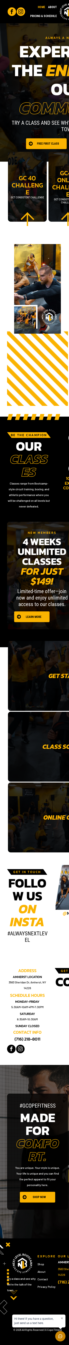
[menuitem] (41, 7)
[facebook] (12, 12)
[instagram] (21, 12)
